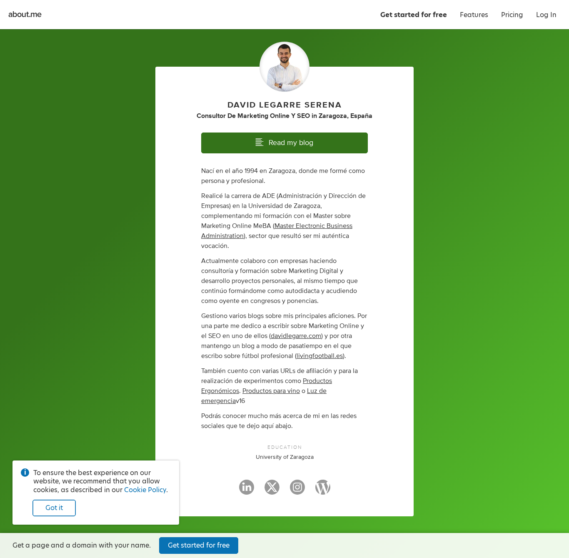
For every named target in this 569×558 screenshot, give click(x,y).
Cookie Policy (145, 490)
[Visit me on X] (272, 491)
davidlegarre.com (296, 336)
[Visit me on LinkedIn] (246, 491)
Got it (54, 508)
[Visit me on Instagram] (297, 491)
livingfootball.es (320, 356)
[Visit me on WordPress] (322, 491)
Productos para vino (271, 391)
